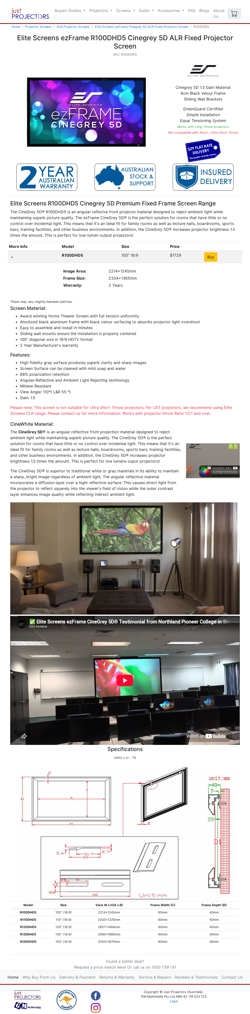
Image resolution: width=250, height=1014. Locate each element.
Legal (174, 1001)
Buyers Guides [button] (68, 10)
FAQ (191, 10)
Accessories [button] (169, 10)
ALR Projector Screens (73, 27)
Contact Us (232, 977)
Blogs (204, 10)
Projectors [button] (99, 10)
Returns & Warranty (117, 977)
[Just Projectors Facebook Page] (96, 995)
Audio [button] (145, 10)
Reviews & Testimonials (196, 977)
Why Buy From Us (38, 977)
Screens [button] (124, 10)
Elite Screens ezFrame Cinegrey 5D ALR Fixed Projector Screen (141, 27)
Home (15, 27)
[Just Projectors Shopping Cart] (234, 14)
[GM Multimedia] (27, 999)
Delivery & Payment (77, 977)
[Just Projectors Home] (30, 13)
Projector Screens (38, 27)
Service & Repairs (155, 977)
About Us (219, 13)
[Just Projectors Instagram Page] (96, 1007)
